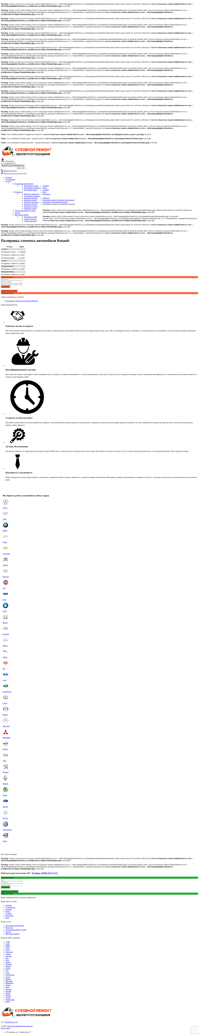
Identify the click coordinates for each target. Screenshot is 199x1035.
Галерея (9, 909)
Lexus (8, 977)
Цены (8, 912)
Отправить (5, 287)
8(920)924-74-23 (11, 1022)
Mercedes (9, 981)
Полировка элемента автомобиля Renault (22, 301)
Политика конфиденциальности (20, 1026)
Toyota (8, 998)
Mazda (8, 979)
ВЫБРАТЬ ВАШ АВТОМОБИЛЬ (13, 166)
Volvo (8, 1002)
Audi (7, 944)
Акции (8, 932)
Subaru (8, 995)
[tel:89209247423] (2, 171)
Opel (7, 987)
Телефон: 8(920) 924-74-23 (45, 873)
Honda (8, 962)
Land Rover (10, 975)
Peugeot (8, 989)
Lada (7, 973)
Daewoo (9, 956)
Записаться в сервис (9, 291)
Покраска (9, 928)
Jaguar (8, 969)
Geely (8, 948)
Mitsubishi (9, 983)
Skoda (8, 993)
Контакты (9, 916)
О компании (10, 907)
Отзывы (9, 914)
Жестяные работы (12, 934)
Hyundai (9, 964)
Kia (7, 971)
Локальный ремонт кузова (16, 930)
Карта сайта (5, 1028)
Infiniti (8, 966)
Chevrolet (9, 952)
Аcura (8, 942)
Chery (8, 950)
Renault (8, 991)
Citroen (8, 954)
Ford (7, 960)
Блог (7, 918)
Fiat (7, 958)
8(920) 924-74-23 (10, 171)
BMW (8, 946)
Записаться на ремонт (9, 891)
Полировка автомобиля (15, 926)
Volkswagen (10, 1000)
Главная (9, 905)
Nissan (8, 985)
